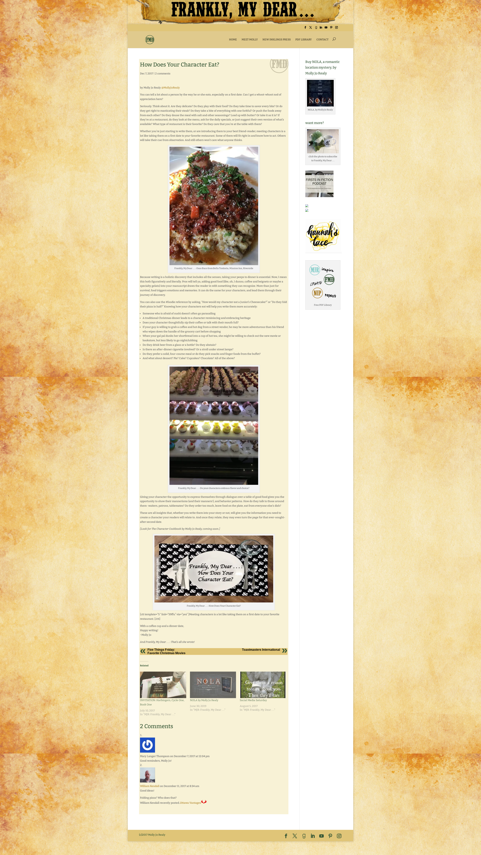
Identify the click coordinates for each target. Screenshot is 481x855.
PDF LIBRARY (303, 39)
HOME (233, 39)
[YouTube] (326, 28)
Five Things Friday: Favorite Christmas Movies (166, 651)
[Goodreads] (316, 28)
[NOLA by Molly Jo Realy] (213, 685)
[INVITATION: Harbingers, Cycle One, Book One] (163, 685)
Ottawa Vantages (190, 802)
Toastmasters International (261, 649)
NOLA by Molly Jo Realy (204, 700)
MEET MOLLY (250, 39)
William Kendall (149, 786)
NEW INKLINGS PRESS (276, 39)
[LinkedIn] (320, 28)
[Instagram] (336, 28)
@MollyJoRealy (170, 87)
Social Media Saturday (253, 700)
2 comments (162, 73)
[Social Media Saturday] (263, 685)
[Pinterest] (331, 28)
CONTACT (322, 39)
